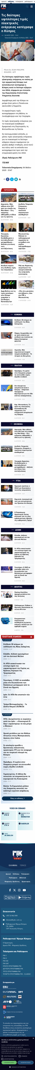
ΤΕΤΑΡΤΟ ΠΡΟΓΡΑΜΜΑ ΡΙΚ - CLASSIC (17, 974)
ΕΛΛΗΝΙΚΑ (13, 866)
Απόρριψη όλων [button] (25, 1062)
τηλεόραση (19, 1)
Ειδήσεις (16, 874)
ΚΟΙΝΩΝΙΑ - (6, 649)
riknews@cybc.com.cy (14, 920)
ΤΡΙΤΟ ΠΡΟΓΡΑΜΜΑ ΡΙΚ (12, 971)
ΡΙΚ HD (5, 961)
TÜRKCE (23, 866)
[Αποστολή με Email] (16, 179)
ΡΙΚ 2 (5, 958)
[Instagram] (19, 890)
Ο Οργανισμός (8, 943)
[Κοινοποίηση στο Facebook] (7, 179)
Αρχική (8, 874)
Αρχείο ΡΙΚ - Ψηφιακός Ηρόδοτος (14, 945)
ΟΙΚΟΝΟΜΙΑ (29, 41)
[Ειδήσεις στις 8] (9, 815)
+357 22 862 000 (12, 916)
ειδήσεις (11, 1)
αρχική (3, 1)
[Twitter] (14, 890)
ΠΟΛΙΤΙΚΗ (18, 366)
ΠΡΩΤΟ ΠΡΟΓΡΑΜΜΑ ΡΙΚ (12, 966)
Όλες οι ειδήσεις (17, 798)
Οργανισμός (26, 881)
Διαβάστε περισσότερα (24, 1053)
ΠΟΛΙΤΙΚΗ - (6, 769)
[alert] (17, 1053)
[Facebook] (10, 890)
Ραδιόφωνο (13, 878)
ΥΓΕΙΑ (18, 481)
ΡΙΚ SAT (6, 963)
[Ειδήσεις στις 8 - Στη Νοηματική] (25, 815)
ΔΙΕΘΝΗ (18, 530)
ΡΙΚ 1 (5, 955)
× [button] (33, 1038)
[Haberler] (25, 825)
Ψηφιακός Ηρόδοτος (12, 881)
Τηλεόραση (25, 874)
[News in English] (9, 835)
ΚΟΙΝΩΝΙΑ (18, 315)
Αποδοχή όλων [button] (9, 1062)
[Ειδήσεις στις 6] (9, 825)
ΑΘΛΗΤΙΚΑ (18, 587)
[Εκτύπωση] (19, 179)
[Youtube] (24, 890)
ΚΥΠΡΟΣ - (5, 740)
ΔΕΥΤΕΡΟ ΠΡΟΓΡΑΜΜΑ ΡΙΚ (13, 969)
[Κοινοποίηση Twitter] (12, 179)
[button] (2, 1056)
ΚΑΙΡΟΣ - (5, 709)
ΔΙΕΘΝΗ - (5, 659)
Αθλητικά (22, 878)
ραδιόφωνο (29, 1)
